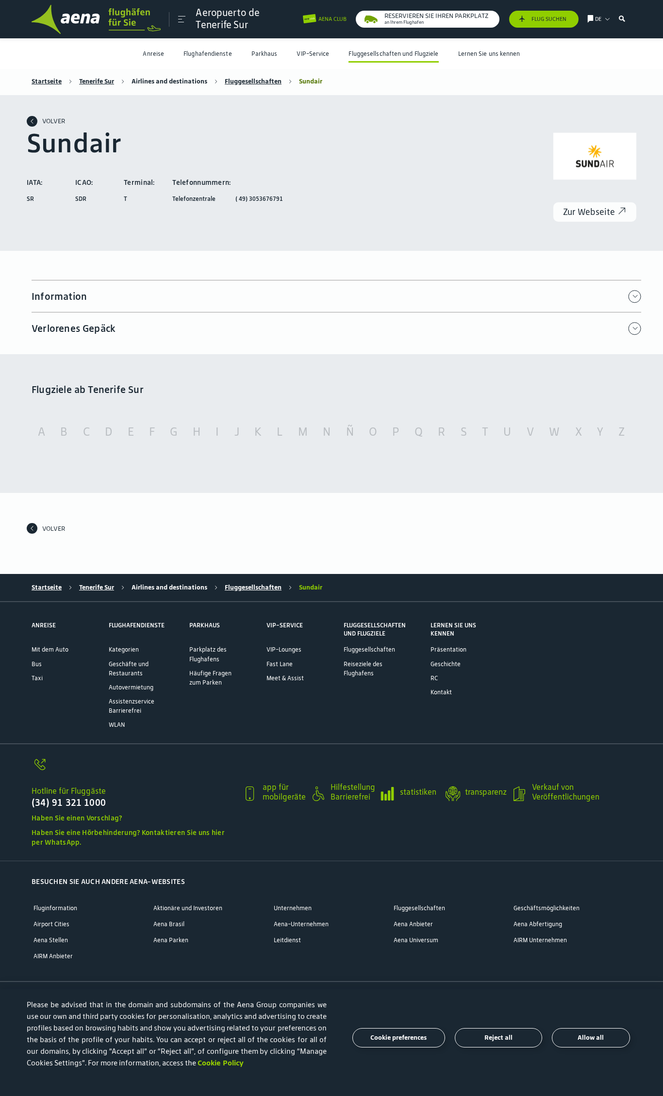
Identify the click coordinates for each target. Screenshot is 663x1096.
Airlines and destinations (169, 81)
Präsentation (448, 649)
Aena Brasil (168, 924)
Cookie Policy (221, 1062)
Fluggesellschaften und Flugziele (393, 53)
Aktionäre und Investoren (187, 908)
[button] (181, 19)
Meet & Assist (285, 678)
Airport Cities (51, 924)
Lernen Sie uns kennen (489, 53)
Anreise (153, 53)
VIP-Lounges (283, 649)
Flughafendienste (207, 53)
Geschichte (446, 664)
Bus (37, 664)
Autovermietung (131, 687)
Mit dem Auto (50, 649)
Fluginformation (55, 908)
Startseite (47, 81)
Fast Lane (279, 664)
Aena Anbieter (413, 924)
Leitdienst (287, 940)
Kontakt (441, 692)
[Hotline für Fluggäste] (133, 769)
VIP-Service (313, 53)
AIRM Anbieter (53, 956)
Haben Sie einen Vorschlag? (77, 818)
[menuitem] (153, 53)
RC (434, 678)
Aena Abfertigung (538, 924)
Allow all (591, 1037)
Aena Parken (170, 940)
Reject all (498, 1037)
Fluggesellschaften (253, 81)
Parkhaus (264, 53)
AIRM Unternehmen (540, 940)
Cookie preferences (398, 1037)
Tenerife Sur (96, 81)
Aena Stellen (50, 940)
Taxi (37, 678)
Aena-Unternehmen (301, 924)
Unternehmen (293, 908)
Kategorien (124, 649)
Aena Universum (416, 940)
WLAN (117, 724)
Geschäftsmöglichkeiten (547, 908)
